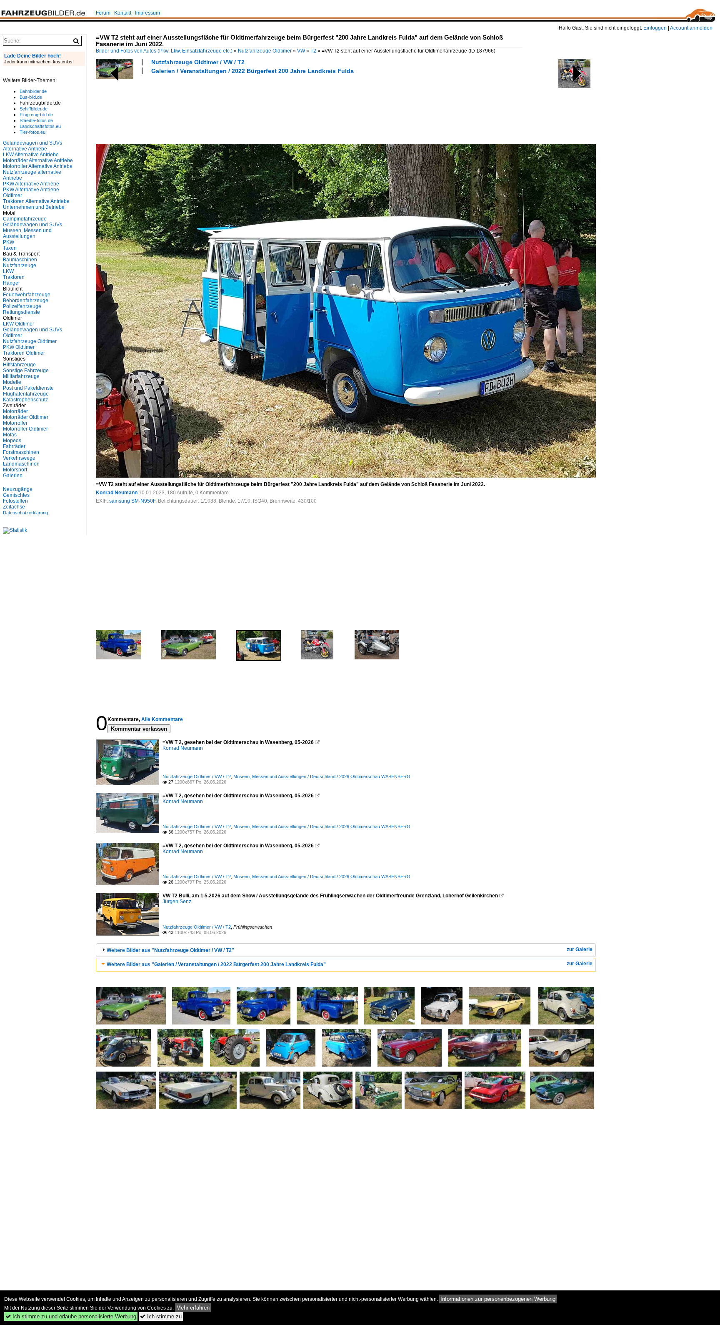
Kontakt (122, 13)
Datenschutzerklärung (25, 512)
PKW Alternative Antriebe (31, 184)
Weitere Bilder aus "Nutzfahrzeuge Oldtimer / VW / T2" (170, 950)
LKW (8, 271)
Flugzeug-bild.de (36, 114)
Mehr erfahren (193, 1308)
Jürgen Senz (176, 901)
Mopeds (12, 440)
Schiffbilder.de (34, 108)
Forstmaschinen (21, 452)
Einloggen (655, 28)
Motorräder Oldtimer (25, 417)
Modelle (12, 382)
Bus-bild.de (31, 97)
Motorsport (15, 470)
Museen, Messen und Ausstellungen (27, 233)
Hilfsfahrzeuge (19, 365)
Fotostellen (15, 501)
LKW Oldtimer (18, 324)
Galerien (12, 475)
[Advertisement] (247, 108)
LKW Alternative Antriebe (31, 155)
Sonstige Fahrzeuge (26, 370)
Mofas (10, 435)
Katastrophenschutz (25, 400)
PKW (8, 242)
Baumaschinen (20, 260)
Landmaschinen (21, 464)
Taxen (10, 248)
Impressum (147, 13)
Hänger (11, 283)
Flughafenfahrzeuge (26, 394)
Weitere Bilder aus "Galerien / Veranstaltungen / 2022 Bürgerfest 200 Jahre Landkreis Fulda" (216, 964)
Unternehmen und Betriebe (34, 207)
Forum (103, 13)
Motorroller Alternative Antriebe (37, 166)
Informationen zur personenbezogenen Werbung (497, 1299)
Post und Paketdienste (28, 388)
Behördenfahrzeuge (25, 300)
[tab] (346, 950)
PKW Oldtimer (19, 347)
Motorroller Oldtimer (25, 429)
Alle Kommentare (162, 719)
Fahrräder (14, 446)
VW (301, 51)
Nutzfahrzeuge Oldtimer (265, 51)
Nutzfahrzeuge (19, 265)
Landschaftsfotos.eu (40, 126)
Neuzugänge (17, 489)
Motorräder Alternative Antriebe (38, 160)
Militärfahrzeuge (21, 376)
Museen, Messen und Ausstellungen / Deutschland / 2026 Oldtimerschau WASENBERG (321, 776)
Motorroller (15, 423)
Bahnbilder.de (33, 91)
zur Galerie (579, 949)
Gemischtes (16, 495)
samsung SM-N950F (132, 501)
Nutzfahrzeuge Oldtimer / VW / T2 (198, 62)
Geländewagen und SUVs (32, 225)
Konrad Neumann (117, 493)
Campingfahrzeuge (25, 219)
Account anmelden (691, 28)
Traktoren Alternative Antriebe (36, 201)
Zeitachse (14, 507)
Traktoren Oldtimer (24, 353)
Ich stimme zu (161, 1316)
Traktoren (14, 277)
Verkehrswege (19, 458)
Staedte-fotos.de (36, 120)
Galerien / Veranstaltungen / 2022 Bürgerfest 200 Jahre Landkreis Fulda (252, 71)
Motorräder (15, 411)
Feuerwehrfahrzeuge (26, 295)
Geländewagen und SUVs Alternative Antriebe (32, 146)
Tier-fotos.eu (32, 132)
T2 (313, 51)
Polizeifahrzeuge (22, 306)
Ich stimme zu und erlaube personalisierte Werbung (70, 1316)
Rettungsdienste (21, 312)
